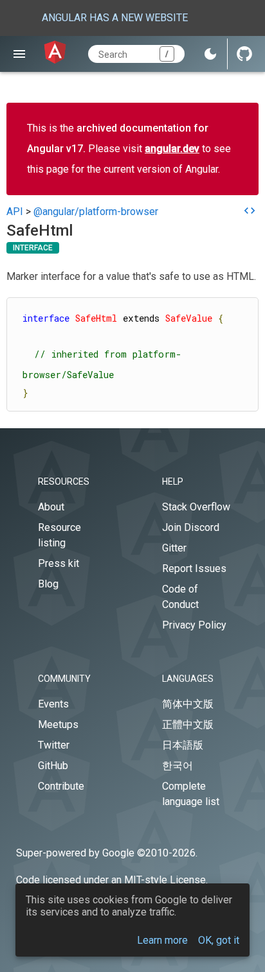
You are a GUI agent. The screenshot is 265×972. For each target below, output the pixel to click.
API (14, 211)
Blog (48, 584)
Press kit (58, 563)
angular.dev (172, 149)
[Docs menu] (19, 54)
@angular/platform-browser (95, 211)
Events (53, 704)
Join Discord (190, 527)
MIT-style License (165, 880)
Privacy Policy (194, 625)
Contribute (61, 786)
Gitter (174, 548)
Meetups (58, 724)
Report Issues (194, 568)
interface (33, 247)
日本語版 (182, 745)
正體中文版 (188, 724)
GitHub (53, 765)
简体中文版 (188, 704)
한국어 (177, 765)
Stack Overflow (196, 507)
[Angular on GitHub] (244, 54)
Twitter (53, 745)
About (51, 507)
